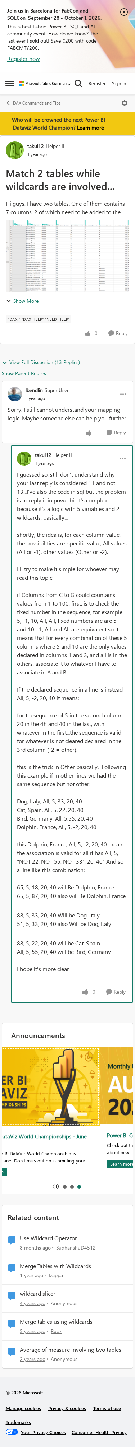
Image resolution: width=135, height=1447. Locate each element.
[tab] (64, 1186)
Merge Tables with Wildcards (55, 1266)
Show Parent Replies (24, 373)
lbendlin (34, 390)
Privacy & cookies (67, 1408)
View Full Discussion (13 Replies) (44, 362)
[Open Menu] (125, 103)
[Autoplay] (56, 1186)
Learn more (90, 127)
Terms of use (107, 1408)
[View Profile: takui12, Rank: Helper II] (15, 150)
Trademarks (18, 1422)
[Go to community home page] (45, 83)
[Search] (78, 83)
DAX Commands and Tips (36, 103)
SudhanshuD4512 (76, 1247)
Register (97, 83)
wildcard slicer (37, 1293)
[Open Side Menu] (10, 83)
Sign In (119, 83)
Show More (26, 300)
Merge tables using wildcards (56, 1321)
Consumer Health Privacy (99, 1432)
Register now (23, 58)
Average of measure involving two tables (70, 1349)
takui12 (35, 146)
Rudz (56, 1331)
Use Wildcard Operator (48, 1238)
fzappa (56, 1275)
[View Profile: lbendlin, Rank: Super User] (15, 394)
